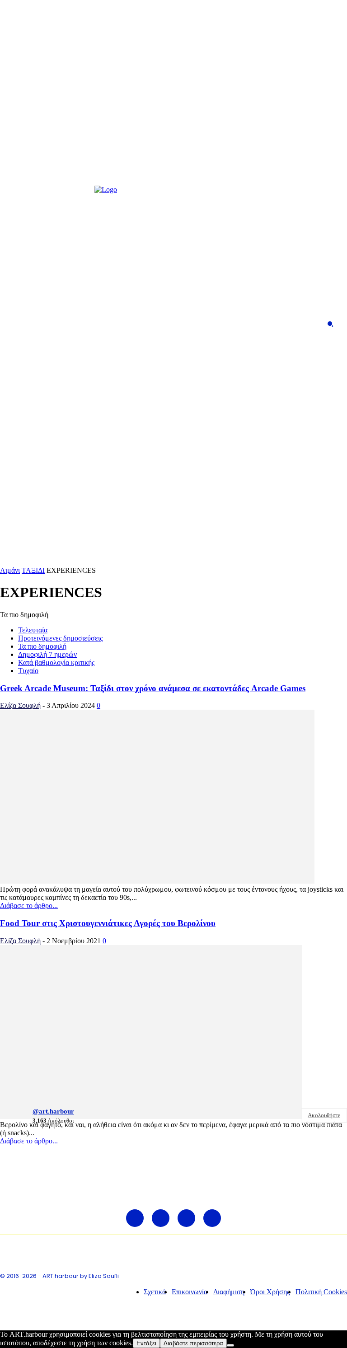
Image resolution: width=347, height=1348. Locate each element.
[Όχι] (230, 1345)
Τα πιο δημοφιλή (42, 646)
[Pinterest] (47, 324)
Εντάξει (146, 1343)
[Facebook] (15, 324)
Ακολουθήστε (324, 1115)
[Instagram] (31, 324)
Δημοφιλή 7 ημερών (47, 654)
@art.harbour (53, 1111)
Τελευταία (32, 630)
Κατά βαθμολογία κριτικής (56, 662)
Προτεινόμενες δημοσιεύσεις (60, 638)
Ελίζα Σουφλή (20, 705)
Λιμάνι (10, 570)
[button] (330, 324)
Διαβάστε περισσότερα (193, 1343)
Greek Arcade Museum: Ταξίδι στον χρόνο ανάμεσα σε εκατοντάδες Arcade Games (152, 688)
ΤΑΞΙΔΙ (33, 570)
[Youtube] (63, 324)
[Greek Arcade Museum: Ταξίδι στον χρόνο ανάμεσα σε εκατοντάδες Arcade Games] (157, 881)
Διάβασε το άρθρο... (29, 905)
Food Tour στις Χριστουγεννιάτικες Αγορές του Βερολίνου (108, 923)
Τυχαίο (28, 670)
